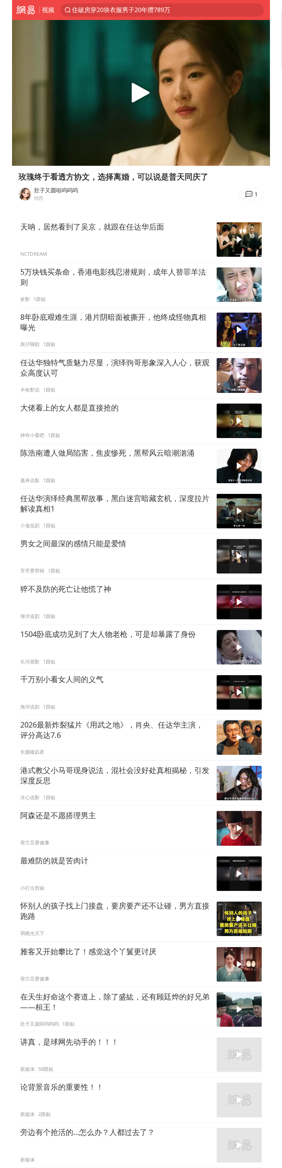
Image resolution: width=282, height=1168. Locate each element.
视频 (48, 10)
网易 (25, 10)
